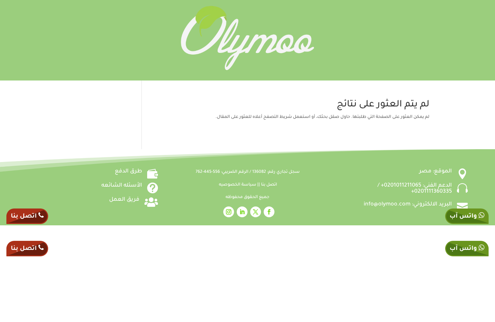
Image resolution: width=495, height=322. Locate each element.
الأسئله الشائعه (121, 186)
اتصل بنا (269, 185)
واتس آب (464, 216)
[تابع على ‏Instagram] (228, 211)
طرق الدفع (128, 171)
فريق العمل (124, 200)
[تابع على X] (255, 211)
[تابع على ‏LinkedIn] (242, 211)
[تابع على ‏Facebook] (269, 211)
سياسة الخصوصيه (238, 185)
